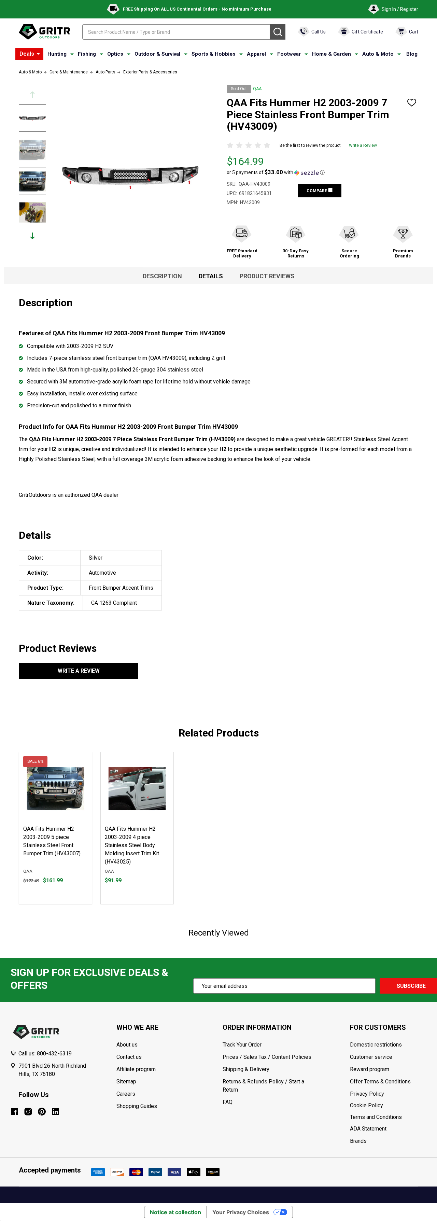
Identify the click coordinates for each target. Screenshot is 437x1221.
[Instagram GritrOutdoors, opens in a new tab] (28, 1111)
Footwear (289, 54)
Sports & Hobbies (214, 54)
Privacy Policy (388, 1094)
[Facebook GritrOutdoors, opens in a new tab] (14, 1111)
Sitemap (126, 1081)
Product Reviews (267, 276)
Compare (317, 190)
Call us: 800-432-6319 (45, 1053)
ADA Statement (368, 1128)
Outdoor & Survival (157, 54)
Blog (412, 54)
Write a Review (363, 145)
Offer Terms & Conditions (380, 1081)
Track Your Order (242, 1044)
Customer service (371, 1057)
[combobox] (176, 32)
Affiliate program (136, 1069)
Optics (115, 54)
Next (32, 236)
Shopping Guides (136, 1106)
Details (211, 276)
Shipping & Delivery (246, 1069)
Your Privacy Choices (240, 1212)
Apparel (256, 54)
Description (162, 276)
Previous (32, 95)
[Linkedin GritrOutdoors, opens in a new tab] (55, 1111)
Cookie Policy (388, 1105)
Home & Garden (331, 54)
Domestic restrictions (376, 1044)
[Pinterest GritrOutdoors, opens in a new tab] (42, 1111)
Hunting (57, 54)
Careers (125, 1094)
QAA (257, 88)
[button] (276, 172)
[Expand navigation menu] (72, 54)
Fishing (87, 54)
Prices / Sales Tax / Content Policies (267, 1057)
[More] (38, 54)
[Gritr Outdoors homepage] (44, 32)
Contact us (129, 1057)
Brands (358, 1141)
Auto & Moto (378, 54)
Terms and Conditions (388, 1117)
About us (127, 1044)
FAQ (227, 1102)
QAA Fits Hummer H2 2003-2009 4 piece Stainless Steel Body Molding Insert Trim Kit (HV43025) (132, 845)
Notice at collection (175, 1212)
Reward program (369, 1069)
